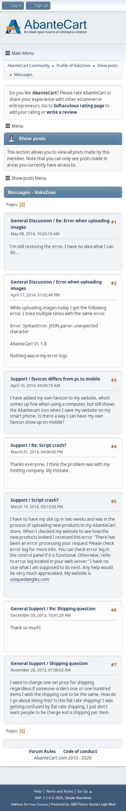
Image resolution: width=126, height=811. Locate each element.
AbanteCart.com (50, 758)
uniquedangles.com (29, 579)
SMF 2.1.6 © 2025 (49, 798)
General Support (28, 609)
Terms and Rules (59, 791)
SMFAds (17, 804)
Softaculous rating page (79, 106)
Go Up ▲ (84, 791)
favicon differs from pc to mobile (65, 379)
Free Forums (38, 804)
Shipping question (68, 663)
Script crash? (44, 500)
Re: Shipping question (72, 609)
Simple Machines (78, 798)
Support (19, 379)
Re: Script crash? (48, 445)
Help (38, 791)
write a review (62, 112)
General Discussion (31, 221)
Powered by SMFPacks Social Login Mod (83, 804)
